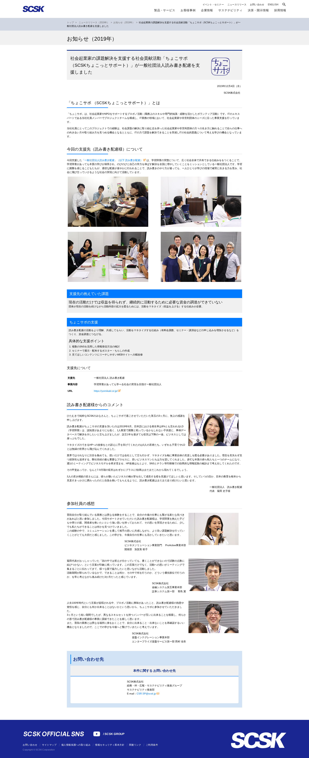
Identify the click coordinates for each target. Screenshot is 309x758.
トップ (70, 22)
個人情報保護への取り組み (76, 745)
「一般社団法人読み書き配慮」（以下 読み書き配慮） (112, 160)
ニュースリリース (236, 4)
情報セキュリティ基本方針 (109, 745)
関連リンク (135, 745)
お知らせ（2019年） (124, 22)
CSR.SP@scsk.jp (146, 693)
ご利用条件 (152, 745)
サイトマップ (49, 745)
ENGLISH (273, 4)
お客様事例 (188, 10)
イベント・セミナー (213, 4)
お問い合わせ (257, 4)
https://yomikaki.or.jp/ (106, 390)
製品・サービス (164, 10)
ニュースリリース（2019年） (94, 22)
